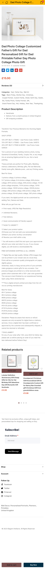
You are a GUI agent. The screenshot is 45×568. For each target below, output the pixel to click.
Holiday (22, 103)
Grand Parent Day (8, 103)
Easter (40, 98)
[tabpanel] (11, 373)
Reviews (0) (7, 86)
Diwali (27, 98)
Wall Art (26, 92)
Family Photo (10, 101)
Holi (17, 103)
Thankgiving (38, 103)
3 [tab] (23, 402)
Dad (12, 92)
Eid (3, 101)
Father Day (19, 92)
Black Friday (11, 95)
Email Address (11, 436)
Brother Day (20, 95)
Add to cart (12, 371)
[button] (39, 2)
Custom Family (19, 98)
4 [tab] (26, 402)
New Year (29, 103)
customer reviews (18, 66)
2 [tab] (21, 402)
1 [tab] (18, 402)
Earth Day (33, 98)
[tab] (22, 85)
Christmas (29, 95)
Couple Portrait (7, 98)
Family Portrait (21, 101)
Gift (28, 101)
